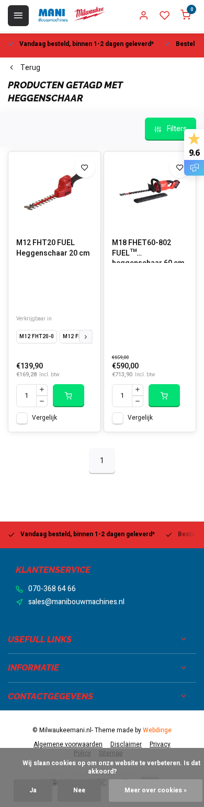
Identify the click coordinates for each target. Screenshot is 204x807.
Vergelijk (44, 417)
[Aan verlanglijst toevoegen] (84, 167)
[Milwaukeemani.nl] (71, 15)
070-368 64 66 (52, 589)
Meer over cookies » (155, 790)
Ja (33, 790)
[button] (86, 336)
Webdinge (157, 730)
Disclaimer (126, 744)
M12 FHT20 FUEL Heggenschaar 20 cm (53, 248)
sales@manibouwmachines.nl (76, 602)
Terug (30, 68)
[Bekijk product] (68, 395)
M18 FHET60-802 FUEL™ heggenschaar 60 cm (148, 250)
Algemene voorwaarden (68, 744)
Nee (79, 790)
